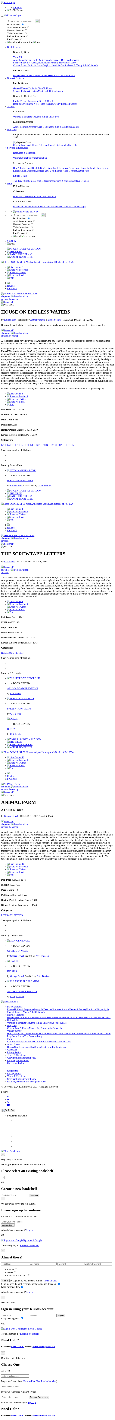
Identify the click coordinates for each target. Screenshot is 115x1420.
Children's (93, 65)
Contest (27, 1047)
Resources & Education (24, 153)
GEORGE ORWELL (17, 951)
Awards (35, 101)
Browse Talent (37, 206)
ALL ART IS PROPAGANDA (22, 991)
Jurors (56, 116)
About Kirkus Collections (44, 196)
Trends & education (22, 181)
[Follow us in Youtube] (8, 1105)
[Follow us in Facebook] (8, 1097)
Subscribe (73, 145)
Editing (23, 158)
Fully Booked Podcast (66, 104)
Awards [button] (11, 106)
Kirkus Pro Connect (43, 1041)
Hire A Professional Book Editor (28, 168)
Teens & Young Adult (78, 65)
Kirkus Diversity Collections (20, 1041)
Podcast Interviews (16, 36)
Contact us (12, 1049)
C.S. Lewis (9, 561)
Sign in (5, 1281)
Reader (11, 1269)
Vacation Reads (67, 75)
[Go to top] (8, 1110)
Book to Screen (20, 104)
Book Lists (22, 1017)
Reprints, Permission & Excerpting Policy (18, 1061)
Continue (34, 1195)
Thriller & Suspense (40, 60)
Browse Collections (22, 196)
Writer (10, 1272)
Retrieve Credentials (39, 1397)
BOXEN (11, 729)
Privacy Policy (14, 1052)
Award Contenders (45, 127)
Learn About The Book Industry (27, 1036)
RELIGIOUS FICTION (36, 445)
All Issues (43, 145)
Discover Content (21, 206)
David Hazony (45, 485)
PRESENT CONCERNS (19, 708)
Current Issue (19, 145)
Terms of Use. (50, 1280)
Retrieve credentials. (29, 1245)
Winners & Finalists (22, 116)
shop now (6, 296)
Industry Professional (17, 1275)
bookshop (13, 299)
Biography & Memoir (58, 62)
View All (17, 57)
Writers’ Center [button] (14, 1031)
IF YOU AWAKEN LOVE (20, 480)
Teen (40, 88)
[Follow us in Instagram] (8, 1102)
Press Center (42, 1047)
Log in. (29, 1230)
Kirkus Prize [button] (13, 1020)
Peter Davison (42, 956)
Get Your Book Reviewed (56, 168)
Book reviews (14, 24)
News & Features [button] (15, 78)
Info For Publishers (57, 1047)
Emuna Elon (10, 319)
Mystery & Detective (60, 60)
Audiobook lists (40, 75)
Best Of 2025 (54, 75)
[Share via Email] (16, 275)
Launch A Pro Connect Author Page (72, 170)
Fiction (28, 60)
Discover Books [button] (14, 1006)
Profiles (16, 101)
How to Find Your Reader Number (39, 1381)
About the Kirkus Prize (43, 116)
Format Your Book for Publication (84, 168)
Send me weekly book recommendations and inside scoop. (29, 1284)
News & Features (15, 30)
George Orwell (11, 816)
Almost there (7, 1225)
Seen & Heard (46, 101)
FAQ (33, 1047)
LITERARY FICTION (12, 445)
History (72, 62)
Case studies (37, 181)
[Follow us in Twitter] (8, 1099)
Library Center (20, 176)
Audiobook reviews (17, 27)
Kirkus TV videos (90, 1017)
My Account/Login (62, 1041)
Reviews (11, 286)
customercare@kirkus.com (43, 1346)
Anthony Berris (38, 319)
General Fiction (20, 88)
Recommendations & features (57, 181)
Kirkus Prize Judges (57, 1023)
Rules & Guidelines (63, 127)
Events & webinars (80, 181)
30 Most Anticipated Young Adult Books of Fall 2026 (48, 262)
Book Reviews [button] (14, 47)
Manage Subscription (58, 145)
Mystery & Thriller (47, 91)
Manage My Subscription (41, 1028)
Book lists (28, 75)
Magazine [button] (11, 129)
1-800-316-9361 (17, 1346)
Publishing (32, 158)
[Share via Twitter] (16, 272)
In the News (33, 104)
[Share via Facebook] (17, 269)
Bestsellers (18, 75)
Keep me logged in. (10, 1287)
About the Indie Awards (24, 127)
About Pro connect (53, 206)
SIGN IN (17, 7)
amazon (5, 299)
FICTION (12, 288)
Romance (74, 60)
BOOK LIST (16, 262)
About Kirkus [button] (13, 1044)
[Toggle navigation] (2, 16)
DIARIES (12, 971)
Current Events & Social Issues (28, 65)
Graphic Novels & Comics (55, 65)
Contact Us (12, 1071)
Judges (75, 127)
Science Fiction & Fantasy (25, 62)
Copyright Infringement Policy (21, 1057)
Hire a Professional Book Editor (22, 1033)
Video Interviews (15, 33)
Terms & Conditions (16, 1055)
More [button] (9, 183)
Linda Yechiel (55, 319)
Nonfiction (43, 62)
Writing (16, 158)
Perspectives (26, 101)
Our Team (19, 1047)
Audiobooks (19, 60)
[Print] (10, 278)
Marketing (42, 158)
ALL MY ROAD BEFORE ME (22, 688)
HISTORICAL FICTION (62, 445)
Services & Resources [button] (17, 147)
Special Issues (32, 145)
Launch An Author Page (74, 206)
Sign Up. (32, 1402)
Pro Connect (13, 39)
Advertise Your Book (45, 170)
